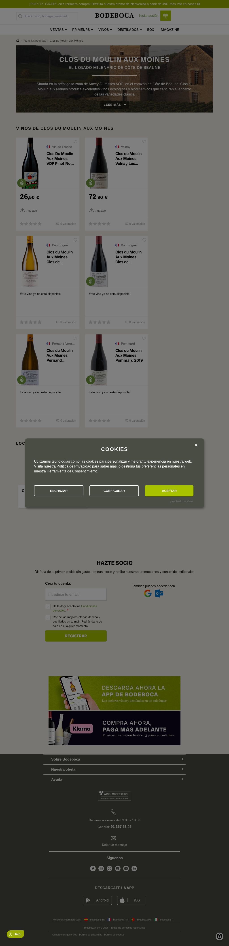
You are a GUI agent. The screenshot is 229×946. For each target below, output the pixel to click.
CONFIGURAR (114, 491)
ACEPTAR (169, 491)
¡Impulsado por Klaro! (181, 501)
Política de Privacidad (74, 466)
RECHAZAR (59, 491)
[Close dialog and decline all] (196, 446)
